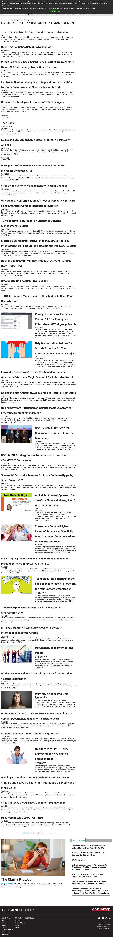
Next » (53, 833)
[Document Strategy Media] (18, 910)
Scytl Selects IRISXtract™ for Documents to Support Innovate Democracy (54, 433)
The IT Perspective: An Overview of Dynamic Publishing (34, 32)
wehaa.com (108, 928)
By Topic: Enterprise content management (38, 23)
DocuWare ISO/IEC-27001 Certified (22, 817)
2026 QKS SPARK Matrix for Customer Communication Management (88, 875)
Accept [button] (53, 11)
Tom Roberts (41, 509)
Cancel (17, 927)
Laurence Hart (42, 656)
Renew (17, 925)
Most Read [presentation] (79, 840)
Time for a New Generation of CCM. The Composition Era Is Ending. (32, 881)
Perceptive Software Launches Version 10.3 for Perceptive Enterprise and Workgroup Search (55, 319)
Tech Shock (8, 123)
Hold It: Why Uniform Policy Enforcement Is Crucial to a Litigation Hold (51, 753)
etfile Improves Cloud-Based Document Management (33, 802)
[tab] (79, 840)
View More (14, 41)
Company (6, 918)
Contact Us (5, 934)
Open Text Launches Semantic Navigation (26, 47)
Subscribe (18, 921)
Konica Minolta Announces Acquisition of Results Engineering (38, 392)
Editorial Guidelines (7, 929)
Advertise (5, 921)
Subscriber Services (24, 918)
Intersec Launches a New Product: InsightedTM (29, 733)
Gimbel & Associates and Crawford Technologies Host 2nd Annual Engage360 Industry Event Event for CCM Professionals (90, 890)
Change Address (20, 923)
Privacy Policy (5, 5)
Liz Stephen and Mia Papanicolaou (15, 887)
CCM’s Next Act (78, 860)
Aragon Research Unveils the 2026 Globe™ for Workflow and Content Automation (90, 882)
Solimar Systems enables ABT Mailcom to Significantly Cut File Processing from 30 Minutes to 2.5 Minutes (89, 867)
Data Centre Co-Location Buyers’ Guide (24, 280)
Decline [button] (60, 11)
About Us (5, 927)
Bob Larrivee (41, 357)
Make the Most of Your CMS (52, 693)
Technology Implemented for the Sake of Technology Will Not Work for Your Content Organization (55, 583)
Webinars (5, 923)
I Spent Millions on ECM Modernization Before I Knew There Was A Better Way (88, 847)
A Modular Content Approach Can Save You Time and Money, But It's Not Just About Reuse (55, 500)
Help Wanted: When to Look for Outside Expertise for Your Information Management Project (55, 348)
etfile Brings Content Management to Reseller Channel (34, 185)
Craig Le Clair (7, 126)
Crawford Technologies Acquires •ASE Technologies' (32, 102)
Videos (4, 925)
